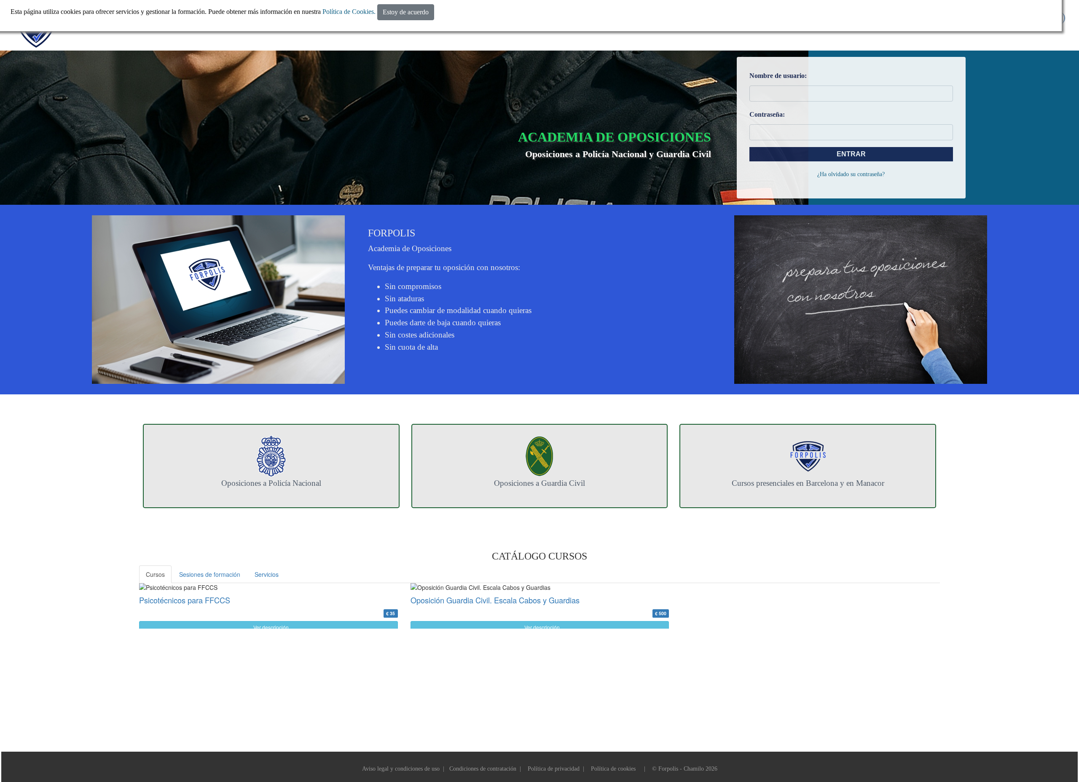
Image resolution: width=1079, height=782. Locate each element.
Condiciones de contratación (482, 768)
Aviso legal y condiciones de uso (401, 768)
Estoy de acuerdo (406, 12)
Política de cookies (613, 768)
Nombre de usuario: (778, 75)
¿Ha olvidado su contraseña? (851, 174)
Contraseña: (767, 114)
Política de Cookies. (349, 11)
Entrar (851, 154)
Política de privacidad (554, 768)
